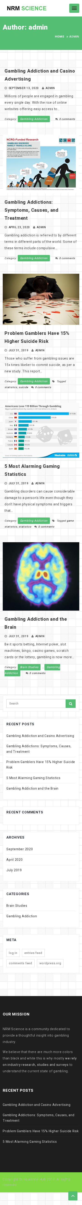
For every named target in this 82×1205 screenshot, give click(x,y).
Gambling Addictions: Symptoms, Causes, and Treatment (32, 210)
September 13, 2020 (24, 88)
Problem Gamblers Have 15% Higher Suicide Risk (40, 765)
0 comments (67, 119)
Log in (13, 953)
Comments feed (20, 963)
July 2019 (14, 870)
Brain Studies (29, 667)
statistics (11, 387)
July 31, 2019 (18, 350)
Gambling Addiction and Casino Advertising (40, 736)
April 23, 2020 (19, 227)
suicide (23, 387)
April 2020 (14, 859)
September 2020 (19, 849)
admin (50, 88)
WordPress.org (50, 963)
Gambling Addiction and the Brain (32, 788)
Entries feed (33, 953)
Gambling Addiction (34, 119)
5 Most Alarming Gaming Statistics (33, 778)
